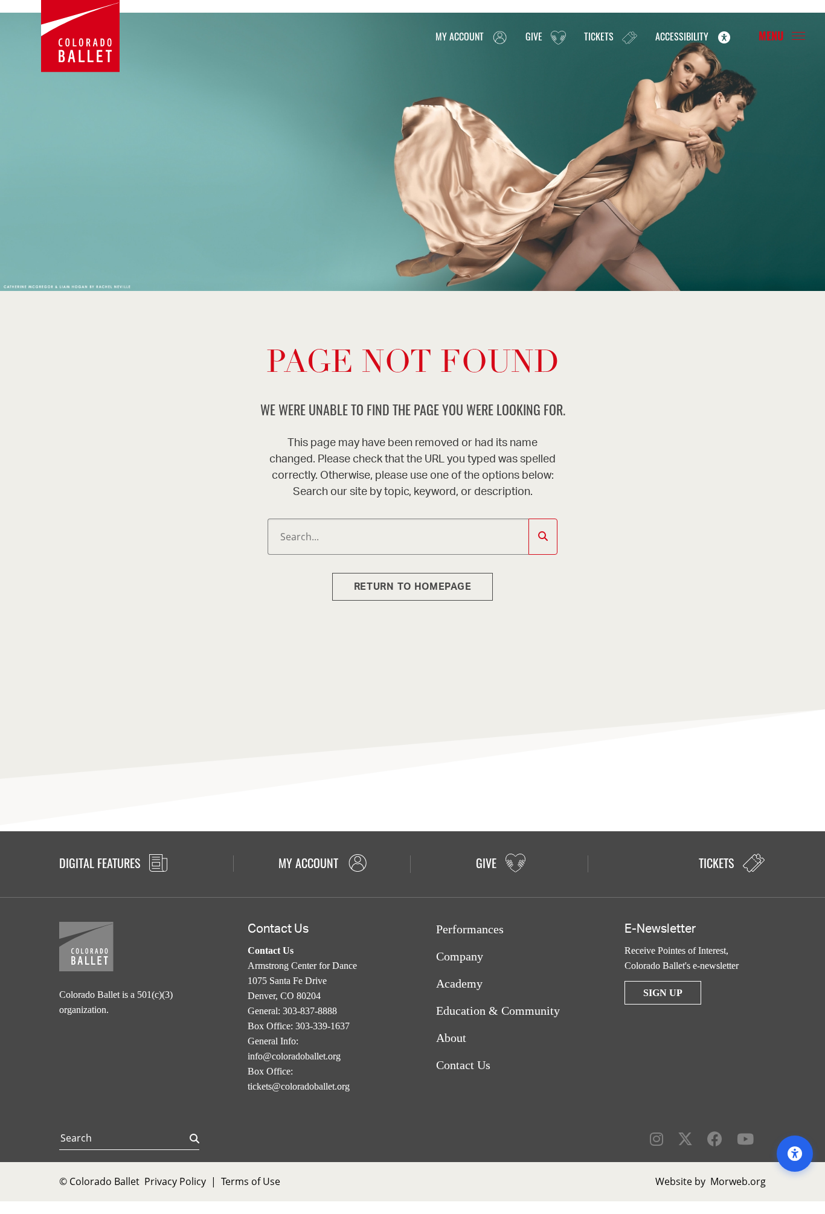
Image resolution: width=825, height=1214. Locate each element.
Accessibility (683, 36)
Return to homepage (413, 587)
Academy (459, 983)
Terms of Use (250, 1181)
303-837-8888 (310, 1011)
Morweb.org (738, 1181)
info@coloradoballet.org (294, 1056)
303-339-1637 (322, 1026)
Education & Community (498, 1010)
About (451, 1037)
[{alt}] (80, 35)
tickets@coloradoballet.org (299, 1086)
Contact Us (463, 1065)
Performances (470, 929)
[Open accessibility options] (795, 1154)
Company (459, 956)
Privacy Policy (175, 1181)
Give (535, 36)
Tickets (600, 36)
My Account (460, 36)
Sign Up (662, 993)
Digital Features (101, 863)
